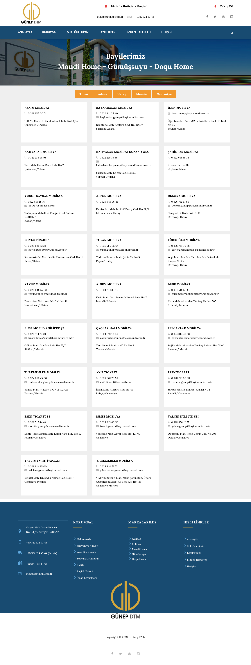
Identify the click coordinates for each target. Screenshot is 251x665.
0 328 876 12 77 (180, 422)
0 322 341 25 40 (109, 113)
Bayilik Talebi (85, 571)
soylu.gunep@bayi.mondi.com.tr (47, 249)
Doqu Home (139, 559)
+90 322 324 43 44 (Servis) (41, 553)
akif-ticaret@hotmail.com (115, 382)
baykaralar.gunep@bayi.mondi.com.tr (122, 117)
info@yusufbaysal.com (41, 205)
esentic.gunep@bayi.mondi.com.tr (48, 426)
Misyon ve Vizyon (87, 545)
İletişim (166, 32)
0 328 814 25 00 (37, 466)
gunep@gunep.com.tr (110, 16)
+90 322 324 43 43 (36, 542)
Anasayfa (25, 32)
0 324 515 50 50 (180, 290)
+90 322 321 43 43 (36, 564)
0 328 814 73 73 (108, 466)
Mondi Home (140, 549)
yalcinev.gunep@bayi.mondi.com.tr (49, 470)
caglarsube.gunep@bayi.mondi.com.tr (122, 338)
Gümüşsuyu (139, 554)
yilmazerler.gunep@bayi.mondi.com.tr (123, 470)
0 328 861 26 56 (109, 378)
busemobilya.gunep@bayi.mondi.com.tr (195, 293)
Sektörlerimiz (78, 32)
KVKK (80, 565)
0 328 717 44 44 (37, 422)
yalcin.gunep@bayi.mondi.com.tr (191, 426)
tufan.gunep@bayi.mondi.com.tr (119, 249)
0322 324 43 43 (145, 16)
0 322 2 (32, 157)
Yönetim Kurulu (86, 552)
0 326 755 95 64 (109, 245)
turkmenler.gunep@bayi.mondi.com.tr (51, 382)
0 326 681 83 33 (37, 245)
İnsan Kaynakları (87, 578)
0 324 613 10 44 (109, 334)
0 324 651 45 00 (37, 378)
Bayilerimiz (107, 32)
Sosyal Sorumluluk (88, 558)
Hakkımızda (84, 539)
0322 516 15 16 (36, 201)
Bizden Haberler (138, 32)
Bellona (136, 544)
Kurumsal (49, 32)
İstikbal (136, 539)
